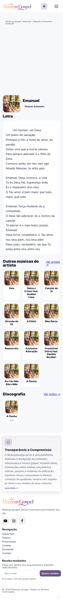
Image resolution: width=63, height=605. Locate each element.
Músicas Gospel (13, 21)
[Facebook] (22, 521)
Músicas (27, 21)
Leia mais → (11, 488)
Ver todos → (52, 394)
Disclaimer (8, 549)
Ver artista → (53, 263)
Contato (6, 553)
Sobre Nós (8, 533)
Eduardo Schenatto (42, 21)
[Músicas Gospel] (17, 6)
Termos (6, 537)
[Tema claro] (44, 6)
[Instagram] (13, 521)
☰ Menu (56, 6)
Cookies (6, 545)
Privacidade (9, 541)
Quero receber (50, 573)
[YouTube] (5, 521)
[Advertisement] (31, 60)
